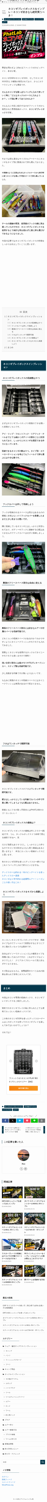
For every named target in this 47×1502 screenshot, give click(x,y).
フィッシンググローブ (13, 1360)
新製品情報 (9, 1444)
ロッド (8, 1406)
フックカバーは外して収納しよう (24, 326)
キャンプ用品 (10, 1369)
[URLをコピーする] (41, 1121)
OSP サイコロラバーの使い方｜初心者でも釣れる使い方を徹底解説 (23, 1307)
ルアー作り (9, 1425)
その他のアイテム (28, 19)
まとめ (10, 347)
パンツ (8, 1355)
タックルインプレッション (13, 19)
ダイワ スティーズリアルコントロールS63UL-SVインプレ (23, 1319)
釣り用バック (10, 1415)
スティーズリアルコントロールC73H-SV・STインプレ (23, 1330)
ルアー (5, 22)
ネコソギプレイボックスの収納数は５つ (27, 323)
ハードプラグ (39, 19)
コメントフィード (8, 1482)
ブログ (7, 1420)
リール (8, 1392)
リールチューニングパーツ (15, 1397)
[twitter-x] (21, 1168)
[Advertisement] (23, 276)
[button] (5, 1121)
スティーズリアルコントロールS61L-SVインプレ (21, 1325)
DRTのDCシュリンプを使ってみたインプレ (19, 1313)
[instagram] (25, 1168)
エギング (9, 1383)
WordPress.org (7, 1485)
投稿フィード (7, 1479)
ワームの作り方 (11, 1439)
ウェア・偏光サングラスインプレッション (21, 1346)
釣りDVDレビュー (11, 1449)
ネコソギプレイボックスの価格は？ (25, 338)
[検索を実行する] (42, 1462)
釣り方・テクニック (12, 1454)
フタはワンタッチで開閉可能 (23, 335)
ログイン (5, 1477)
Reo (23, 1164)
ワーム (8, 1410)
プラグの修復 (10, 1434)
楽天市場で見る (23, 1088)
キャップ (9, 1351)
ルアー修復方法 (11, 1430)
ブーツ (8, 1364)
